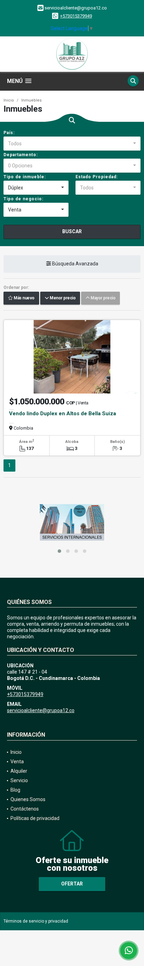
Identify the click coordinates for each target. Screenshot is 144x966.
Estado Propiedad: (96, 176)
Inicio (8, 100)
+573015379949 (76, 16)
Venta (17, 761)
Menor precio (62, 298)
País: (9, 132)
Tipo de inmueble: (24, 176)
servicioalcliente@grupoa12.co (40, 710)
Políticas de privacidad (34, 818)
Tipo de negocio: (23, 198)
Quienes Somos (27, 799)
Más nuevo (24, 298)
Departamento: (20, 154)
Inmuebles (31, 100)
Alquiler (18, 771)
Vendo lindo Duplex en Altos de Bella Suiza (62, 413)
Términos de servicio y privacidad (35, 921)
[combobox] (72, 144)
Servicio (19, 780)
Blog (15, 790)
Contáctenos (24, 809)
